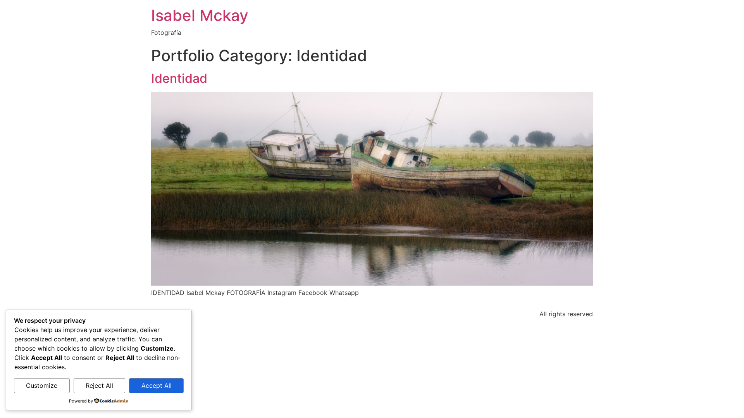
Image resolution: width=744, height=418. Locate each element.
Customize (41, 385)
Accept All (156, 385)
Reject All (99, 385)
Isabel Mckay (199, 15)
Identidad (179, 78)
